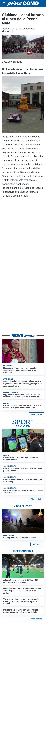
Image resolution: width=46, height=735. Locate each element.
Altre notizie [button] (36, 414)
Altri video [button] (37, 544)
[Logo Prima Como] (23, 3)
